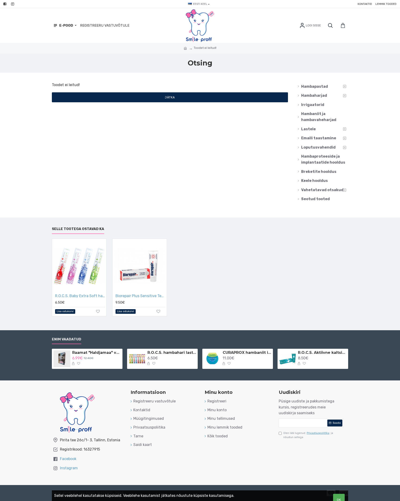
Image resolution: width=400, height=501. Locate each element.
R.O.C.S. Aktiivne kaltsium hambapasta (322, 352)
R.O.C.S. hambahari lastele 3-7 (171, 352)
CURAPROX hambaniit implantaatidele (247, 352)
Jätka (170, 97)
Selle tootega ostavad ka (78, 229)
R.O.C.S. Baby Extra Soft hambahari (80, 296)
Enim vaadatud (66, 339)
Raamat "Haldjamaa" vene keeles (96, 352)
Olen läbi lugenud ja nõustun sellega (308, 435)
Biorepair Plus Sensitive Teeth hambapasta (141, 296)
